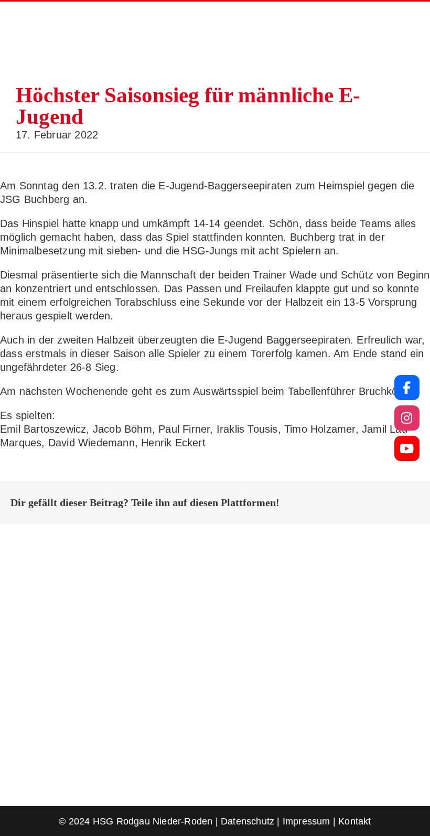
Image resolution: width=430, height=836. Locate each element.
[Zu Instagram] (407, 418)
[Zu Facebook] (407, 387)
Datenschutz (247, 821)
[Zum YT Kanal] (407, 448)
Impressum (306, 821)
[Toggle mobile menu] (410, 42)
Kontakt (354, 821)
